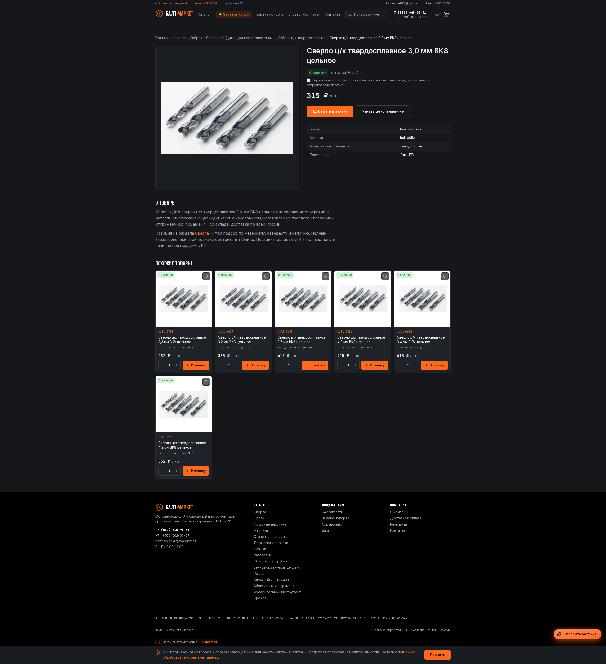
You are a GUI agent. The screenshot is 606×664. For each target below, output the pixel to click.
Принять (437, 655)
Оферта (445, 630)
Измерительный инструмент (277, 592)
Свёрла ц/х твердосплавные (302, 38)
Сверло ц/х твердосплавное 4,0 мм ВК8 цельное (361, 339)
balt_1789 (165, 437)
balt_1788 (165, 332)
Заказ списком (233, 14)
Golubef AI (209, 642)
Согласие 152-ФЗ (423, 630)
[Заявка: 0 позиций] (446, 14)
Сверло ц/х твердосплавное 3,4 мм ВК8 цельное (421, 339)
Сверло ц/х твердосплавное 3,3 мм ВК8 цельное (182, 339)
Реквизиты (399, 524)
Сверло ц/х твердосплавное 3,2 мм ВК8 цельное (242, 339)
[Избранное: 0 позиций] (437, 14)
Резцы (259, 573)
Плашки (260, 549)
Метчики (261, 530)
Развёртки (262, 555)
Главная (162, 38)
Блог (316, 14)
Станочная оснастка (271, 537)
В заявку (198, 365)
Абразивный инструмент (274, 586)
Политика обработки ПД (389, 630)
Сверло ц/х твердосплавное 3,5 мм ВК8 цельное (301, 339)
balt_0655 (285, 332)
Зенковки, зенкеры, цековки (277, 567)
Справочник (298, 14)
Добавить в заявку (330, 111)
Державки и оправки (271, 543)
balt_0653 (225, 332)
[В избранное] (206, 276)
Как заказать (332, 512)
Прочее (260, 598)
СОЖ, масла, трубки (270, 561)
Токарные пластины (270, 524)
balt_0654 (404, 332)
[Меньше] (162, 365)
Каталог (204, 14)
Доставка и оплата (406, 518)
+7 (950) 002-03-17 (411, 17)
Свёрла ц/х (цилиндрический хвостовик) (240, 38)
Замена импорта (270, 14)
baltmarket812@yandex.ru (404, 3)
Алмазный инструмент (272, 580)
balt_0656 (344, 332)
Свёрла (196, 38)
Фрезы (259, 518)
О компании (399, 512)
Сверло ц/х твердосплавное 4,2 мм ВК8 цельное (182, 445)
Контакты (333, 14)
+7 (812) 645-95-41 (409, 12)
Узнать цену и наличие (383, 111)
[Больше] (176, 365)
